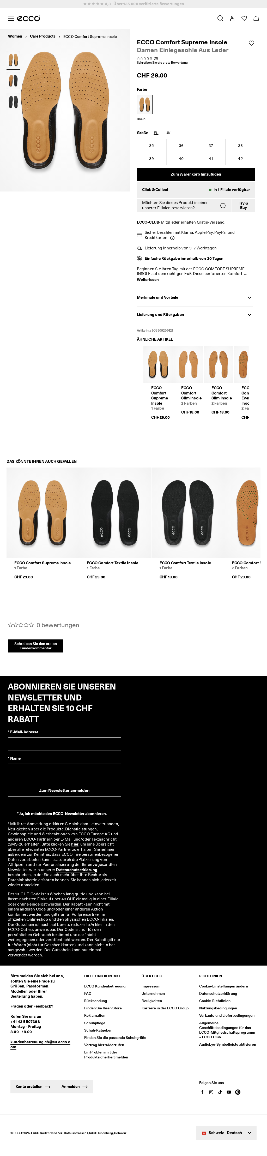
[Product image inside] (13, 102)
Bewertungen (172, 4)
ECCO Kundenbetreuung (104, 986)
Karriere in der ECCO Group (165, 1008)
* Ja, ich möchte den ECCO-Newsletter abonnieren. (62, 813)
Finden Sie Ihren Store (103, 1008)
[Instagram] (211, 1092)
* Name (14, 758)
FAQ (88, 993)
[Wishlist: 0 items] (244, 18)
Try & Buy (243, 205)
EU (156, 133)
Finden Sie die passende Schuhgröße (115, 1037)
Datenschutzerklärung (76, 869)
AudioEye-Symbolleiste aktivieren (227, 1044)
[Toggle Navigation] (11, 18)
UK (168, 133)
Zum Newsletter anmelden (64, 790)
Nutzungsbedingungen (218, 1008)
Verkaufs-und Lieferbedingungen (226, 1015)
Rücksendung (95, 1001)
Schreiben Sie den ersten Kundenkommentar (35, 646)
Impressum (151, 986)
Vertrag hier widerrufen (104, 1045)
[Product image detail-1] (13, 81)
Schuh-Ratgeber (98, 1030)
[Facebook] (202, 1092)
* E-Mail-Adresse (23, 732)
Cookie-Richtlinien (214, 1001)
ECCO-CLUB (148, 222)
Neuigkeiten (152, 1001)
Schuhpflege (94, 1023)
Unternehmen (153, 993)
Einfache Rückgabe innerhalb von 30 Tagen (184, 258)
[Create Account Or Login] (232, 18)
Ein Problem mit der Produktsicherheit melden (106, 1054)
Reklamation (94, 1015)
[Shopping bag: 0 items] (256, 18)
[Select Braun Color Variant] (145, 104)
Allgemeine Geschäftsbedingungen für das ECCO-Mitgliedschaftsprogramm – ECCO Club (227, 1030)
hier (74, 844)
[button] (196, 190)
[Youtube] (229, 1092)
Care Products (43, 36)
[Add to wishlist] (251, 43)
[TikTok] (220, 1092)
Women (15, 36)
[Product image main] (13, 60)
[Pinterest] (238, 1092)
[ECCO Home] (28, 18)
